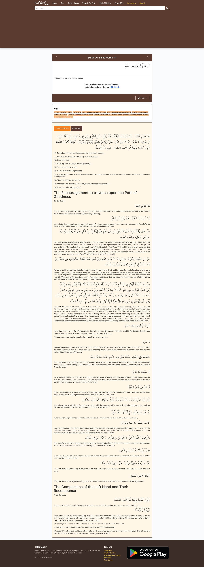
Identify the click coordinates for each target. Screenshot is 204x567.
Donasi (142, 3)
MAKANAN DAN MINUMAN (102, 114)
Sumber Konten (110, 553)
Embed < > (142, 98)
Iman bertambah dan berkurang (121, 112)
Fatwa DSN (119, 3)
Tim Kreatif (108, 550)
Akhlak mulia (77, 112)
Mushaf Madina (105, 3)
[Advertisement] (102, 30)
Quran (54, 3)
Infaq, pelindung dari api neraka (96, 112)
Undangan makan (123, 114)
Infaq (83, 112)
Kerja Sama (131, 3)
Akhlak (70, 112)
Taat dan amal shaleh (60, 114)
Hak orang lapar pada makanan (63, 117)
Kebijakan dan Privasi (112, 555)
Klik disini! (114, 87)
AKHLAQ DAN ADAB (60, 112)
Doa (62, 3)
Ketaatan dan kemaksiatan (140, 112)
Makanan (114, 114)
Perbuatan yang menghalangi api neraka (80, 114)
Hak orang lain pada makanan (139, 114)
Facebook (107, 558)
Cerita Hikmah (73, 3)
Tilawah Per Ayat (88, 3)
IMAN (108, 112)
